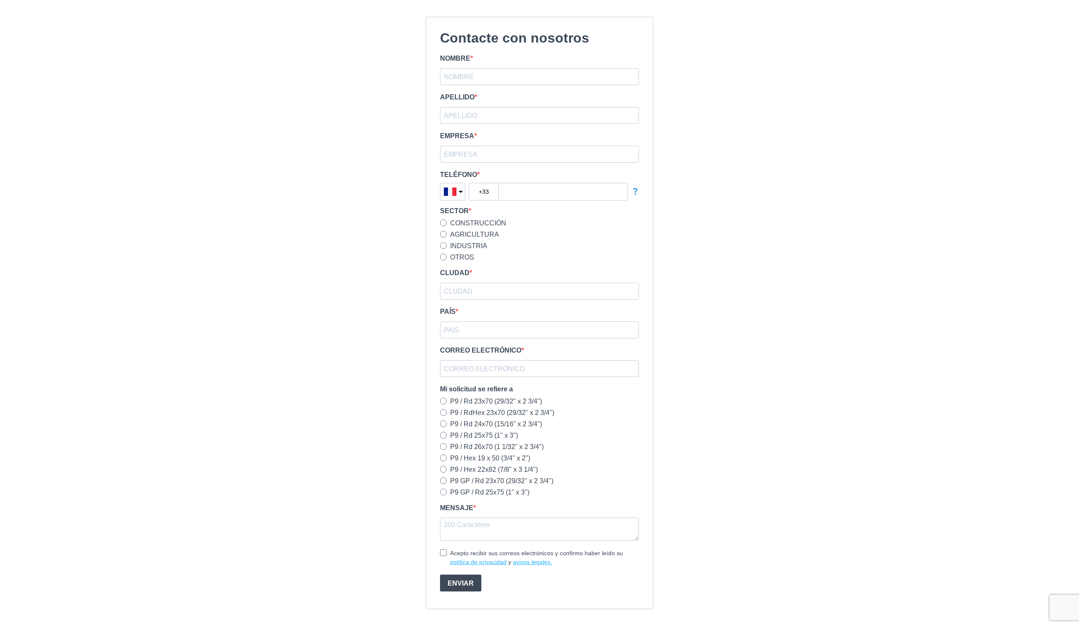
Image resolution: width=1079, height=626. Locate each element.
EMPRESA (457, 135)
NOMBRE (455, 58)
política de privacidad (478, 562)
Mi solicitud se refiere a (476, 389)
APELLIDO (457, 97)
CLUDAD (455, 272)
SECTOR (454, 210)
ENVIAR (461, 583)
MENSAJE (456, 507)
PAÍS (448, 311)
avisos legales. (532, 562)
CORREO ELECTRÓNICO (480, 350)
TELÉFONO (458, 174)
